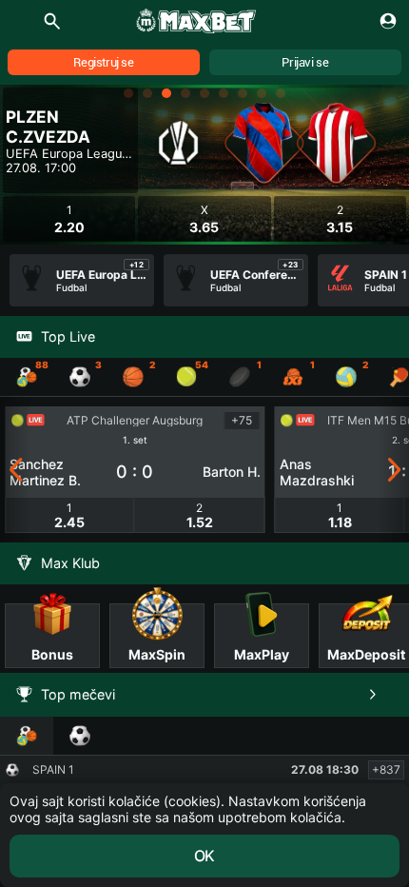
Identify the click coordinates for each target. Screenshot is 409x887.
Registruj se (103, 62)
